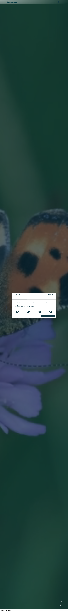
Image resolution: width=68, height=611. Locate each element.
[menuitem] (55, 2)
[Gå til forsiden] (11, 2)
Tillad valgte (34, 315)
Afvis (20, 315)
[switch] (28, 312)
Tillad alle (48, 315)
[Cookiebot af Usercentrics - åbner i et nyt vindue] (48, 294)
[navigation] (55, 2)
